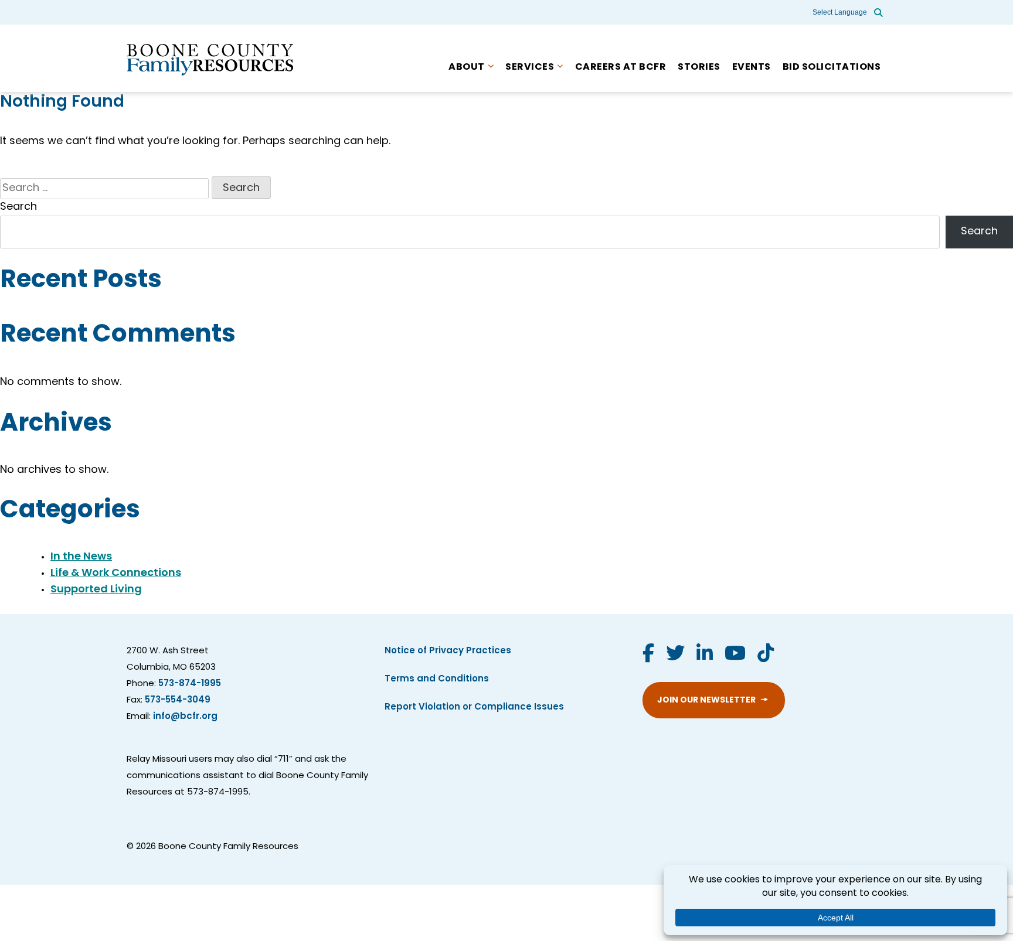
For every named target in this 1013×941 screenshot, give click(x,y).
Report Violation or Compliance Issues (474, 707)
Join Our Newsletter (706, 700)
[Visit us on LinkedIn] (704, 655)
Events (751, 67)
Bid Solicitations (832, 67)
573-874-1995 (189, 684)
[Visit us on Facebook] (648, 655)
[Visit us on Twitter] (675, 655)
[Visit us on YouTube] (735, 655)
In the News (81, 557)
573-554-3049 (177, 700)
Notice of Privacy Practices (448, 651)
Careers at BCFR (621, 67)
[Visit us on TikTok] (765, 655)
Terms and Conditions (437, 679)
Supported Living (96, 590)
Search (18, 207)
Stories (699, 67)
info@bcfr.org (185, 716)
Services (529, 67)
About (466, 67)
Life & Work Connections (115, 573)
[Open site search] (878, 12)
